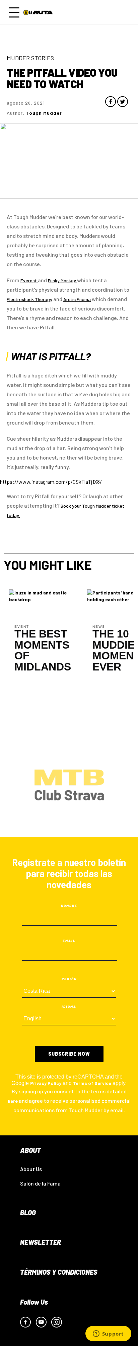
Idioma (69, 1007)
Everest (29, 280)
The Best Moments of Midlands (42, 650)
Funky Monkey (62, 280)
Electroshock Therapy (29, 299)
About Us (31, 1169)
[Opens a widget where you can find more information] (108, 1334)
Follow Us (34, 1302)
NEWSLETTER (40, 1242)
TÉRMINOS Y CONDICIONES (58, 1272)
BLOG (28, 1212)
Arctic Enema (77, 299)
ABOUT (30, 1150)
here (13, 1101)
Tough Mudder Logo (39, 12)
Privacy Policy (45, 1083)
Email (69, 941)
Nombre (69, 906)
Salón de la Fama (40, 1183)
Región (69, 979)
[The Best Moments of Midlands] (42, 595)
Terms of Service (92, 1083)
